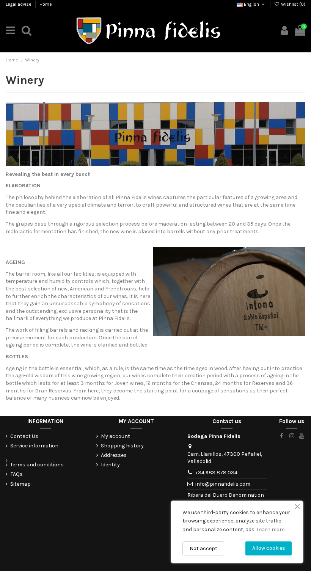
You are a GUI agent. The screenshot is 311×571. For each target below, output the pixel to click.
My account (115, 436)
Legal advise (19, 4)
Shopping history (122, 445)
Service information (34, 445)
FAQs (16, 474)
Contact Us (24, 436)
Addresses (114, 455)
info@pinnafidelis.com (222, 484)
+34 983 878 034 (216, 472)
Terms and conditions (37, 464)
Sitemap (20, 484)
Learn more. (270, 529)
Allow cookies (268, 548)
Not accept (203, 548)
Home (45, 4)
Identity (110, 464)
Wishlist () (292, 4)
